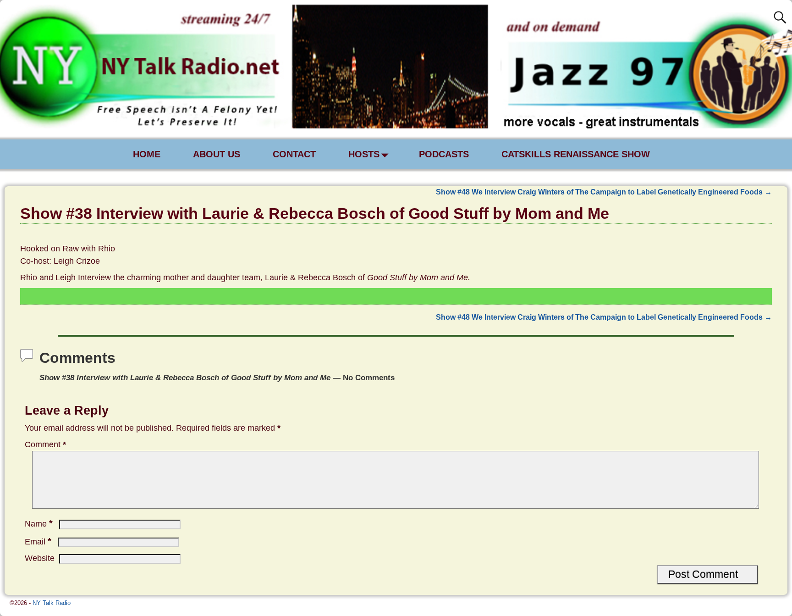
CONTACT (294, 154)
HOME (146, 154)
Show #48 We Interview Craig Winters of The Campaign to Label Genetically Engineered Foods (604, 192)
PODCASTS (444, 154)
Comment (45, 444)
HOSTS (364, 154)
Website (40, 558)
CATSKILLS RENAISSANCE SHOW (575, 154)
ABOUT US (216, 154)
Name (39, 523)
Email (38, 541)
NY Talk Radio (52, 602)
